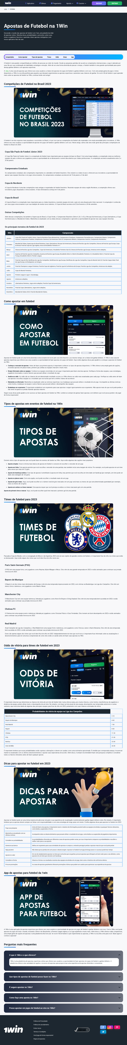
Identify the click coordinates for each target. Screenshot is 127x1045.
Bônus (43, 3)
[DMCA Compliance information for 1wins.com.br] (82, 1031)
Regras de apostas (39, 1039)
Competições (10, 57)
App (72, 57)
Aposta (68, 3)
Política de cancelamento (41, 1025)
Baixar (99, 3)
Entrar (115, 3)
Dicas (65, 57)
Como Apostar (22, 57)
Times (49, 57)
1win (5, 9)
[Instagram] (110, 1027)
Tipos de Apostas (37, 57)
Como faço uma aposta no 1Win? (23, 997)
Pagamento (57, 3)
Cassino (81, 3)
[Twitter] (103, 1032)
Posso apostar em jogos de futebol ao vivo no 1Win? (32, 1008)
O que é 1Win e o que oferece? (22, 955)
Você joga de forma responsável (43, 1035)
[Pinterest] (117, 1027)
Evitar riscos (37, 1028)
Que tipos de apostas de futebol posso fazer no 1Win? (33, 976)
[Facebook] (103, 1027)
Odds (57, 57)
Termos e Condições (40, 1032)
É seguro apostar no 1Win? (21, 987)
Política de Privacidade (40, 1021)
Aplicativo (30, 3)
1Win (7, 71)
